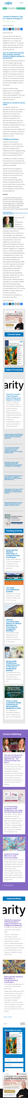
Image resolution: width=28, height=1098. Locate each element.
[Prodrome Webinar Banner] (14, 329)
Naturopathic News (9, 21)
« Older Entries (8, 885)
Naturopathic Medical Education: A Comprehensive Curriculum (13, 553)
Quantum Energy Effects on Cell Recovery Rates (11, 856)
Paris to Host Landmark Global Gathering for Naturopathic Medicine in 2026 (13, 704)
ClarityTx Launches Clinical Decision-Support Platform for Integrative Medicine (13, 397)
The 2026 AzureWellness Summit (12, 590)
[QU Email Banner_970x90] (14, 9)
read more (11, 440)
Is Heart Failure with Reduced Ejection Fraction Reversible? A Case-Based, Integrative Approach (14, 436)
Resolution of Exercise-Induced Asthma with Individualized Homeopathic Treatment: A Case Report (13, 464)
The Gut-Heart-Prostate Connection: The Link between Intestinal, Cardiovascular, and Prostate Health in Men (13, 450)
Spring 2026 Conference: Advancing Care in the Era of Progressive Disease (13, 665)
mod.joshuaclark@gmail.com (15, 984)
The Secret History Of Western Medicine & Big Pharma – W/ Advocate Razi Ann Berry (13, 759)
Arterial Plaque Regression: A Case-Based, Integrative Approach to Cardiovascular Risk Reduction (14, 477)
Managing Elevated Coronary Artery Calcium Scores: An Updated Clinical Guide (14, 504)
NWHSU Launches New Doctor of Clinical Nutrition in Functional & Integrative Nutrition (13, 625)
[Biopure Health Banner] (14, 525)
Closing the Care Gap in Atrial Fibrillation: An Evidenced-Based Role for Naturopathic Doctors (14, 491)
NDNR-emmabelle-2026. (13, 927)
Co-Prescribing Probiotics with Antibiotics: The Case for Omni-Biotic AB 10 (13, 809)
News (9, 989)
